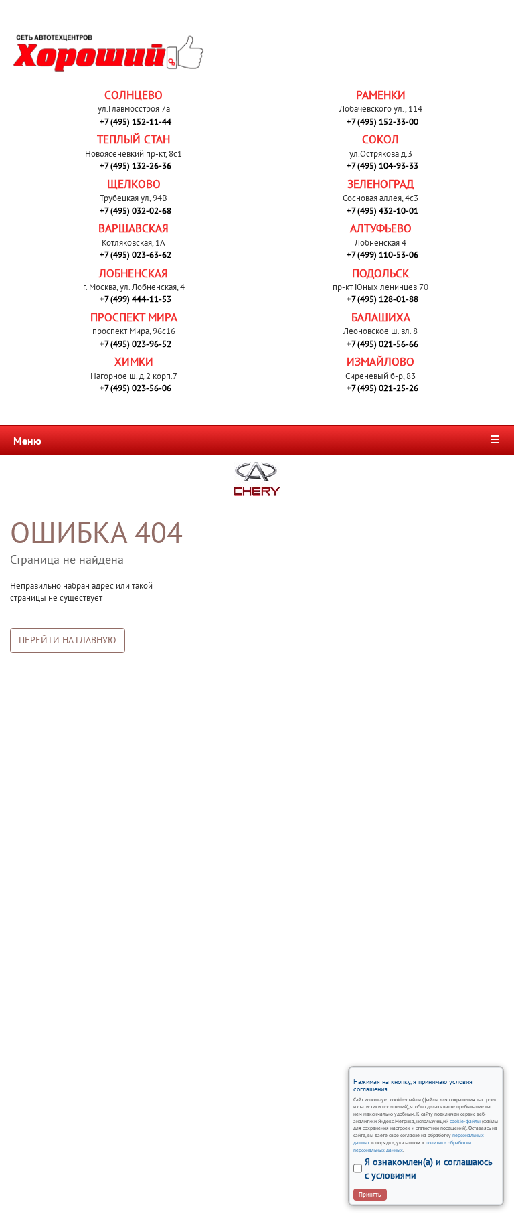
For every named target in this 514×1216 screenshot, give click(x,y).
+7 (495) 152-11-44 (135, 121)
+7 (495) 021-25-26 (382, 388)
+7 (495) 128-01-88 (382, 299)
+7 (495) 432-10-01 (382, 210)
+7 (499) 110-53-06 (382, 254)
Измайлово (380, 361)
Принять (370, 1194)
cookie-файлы (464, 1121)
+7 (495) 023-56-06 (135, 388)
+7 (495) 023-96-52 (135, 344)
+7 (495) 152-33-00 (382, 121)
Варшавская (133, 228)
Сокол (380, 139)
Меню (27, 440)
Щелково (134, 184)
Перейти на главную (67, 640)
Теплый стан (133, 139)
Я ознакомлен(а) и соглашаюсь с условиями (429, 1168)
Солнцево (133, 95)
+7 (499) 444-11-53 (135, 299)
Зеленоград (380, 184)
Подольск (380, 273)
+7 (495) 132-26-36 (135, 165)
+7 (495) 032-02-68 (135, 210)
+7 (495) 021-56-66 (382, 344)
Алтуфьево (381, 228)
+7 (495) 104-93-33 (382, 165)
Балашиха (380, 317)
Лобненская (133, 273)
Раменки (381, 95)
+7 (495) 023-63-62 (135, 254)
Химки (133, 361)
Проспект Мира (133, 317)
